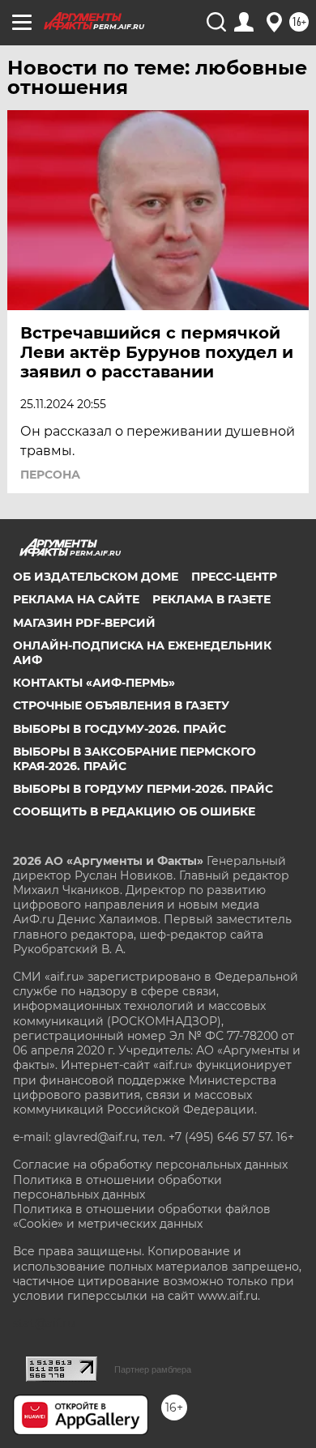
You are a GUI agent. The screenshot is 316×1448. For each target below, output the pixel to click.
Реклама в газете (211, 599)
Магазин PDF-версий (84, 622)
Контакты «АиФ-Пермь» (94, 682)
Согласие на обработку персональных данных (150, 1164)
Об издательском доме (95, 576)
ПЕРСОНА (50, 474)
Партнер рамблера (152, 1369)
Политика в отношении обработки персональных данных (117, 1187)
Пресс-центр (234, 576)
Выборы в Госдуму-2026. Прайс (119, 729)
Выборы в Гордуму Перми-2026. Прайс (143, 788)
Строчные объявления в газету (121, 705)
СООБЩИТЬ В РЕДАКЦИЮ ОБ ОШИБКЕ (134, 811)
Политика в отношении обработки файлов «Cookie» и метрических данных (142, 1216)
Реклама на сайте (76, 599)
